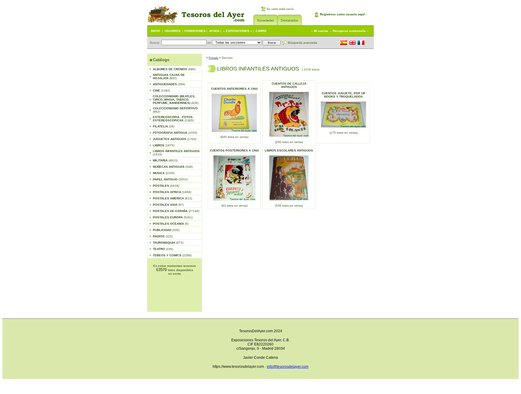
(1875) (163, 145)
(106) (163, 249)
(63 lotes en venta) (234, 205)
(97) (168, 204)
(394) (169, 84)
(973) (168, 242)
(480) (174, 69)
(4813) (165, 160)
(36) (163, 126)
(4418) (166, 185)
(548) (173, 166)
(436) (175, 100)
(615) (172, 198)
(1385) (173, 118)
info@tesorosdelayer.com (287, 366)
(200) (166, 230)
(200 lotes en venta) (289, 142)
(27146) (176, 211)
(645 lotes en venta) (234, 137)
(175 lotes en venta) (344, 132)
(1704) (174, 139)
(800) (169, 76)
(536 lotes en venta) (289, 205)
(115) (162, 236)
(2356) (164, 173)
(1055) (175, 132)
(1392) (161, 90)
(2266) (172, 255)
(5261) (173, 217)
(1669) (172, 192)
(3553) (170, 179)
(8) (170, 223)
